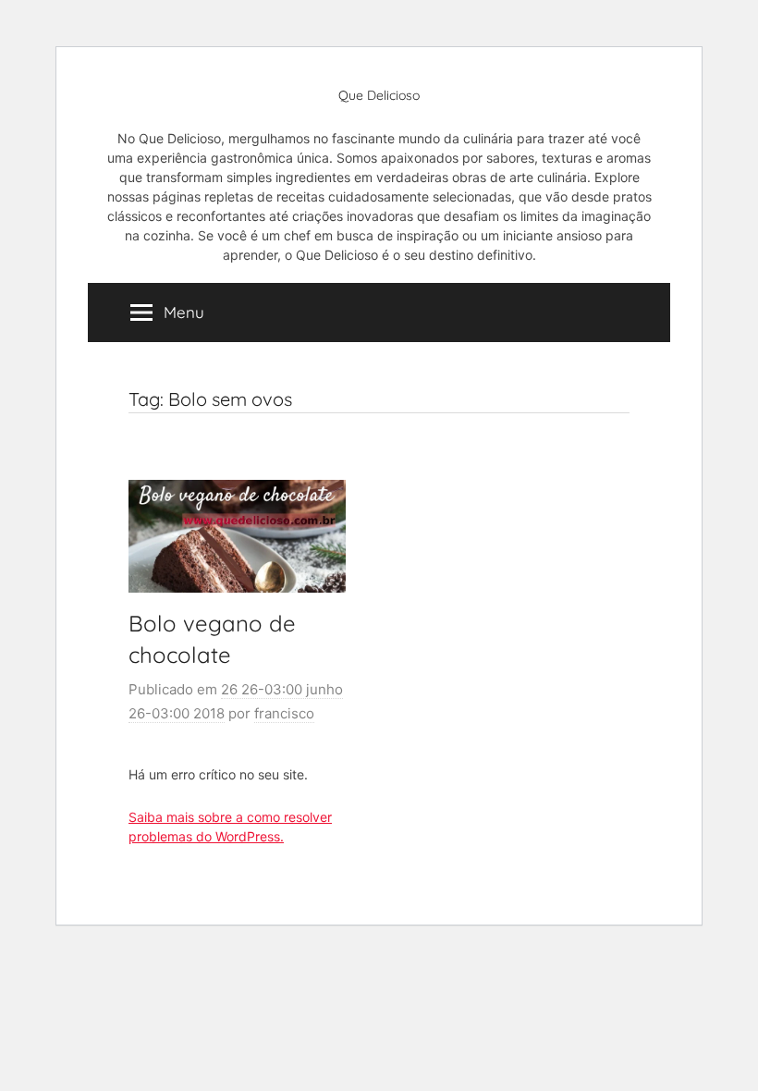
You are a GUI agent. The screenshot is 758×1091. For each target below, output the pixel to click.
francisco (284, 713)
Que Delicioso (379, 95)
